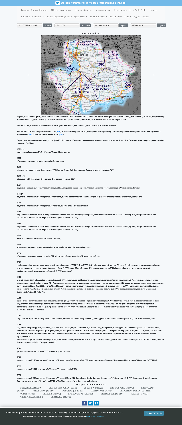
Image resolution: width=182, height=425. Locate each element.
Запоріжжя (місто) (43, 390)
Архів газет (79, 16)
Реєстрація (143, 16)
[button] (28, 75)
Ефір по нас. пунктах (61, 9)
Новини (43, 9)
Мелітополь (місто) (102, 390)
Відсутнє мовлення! (31, 16)
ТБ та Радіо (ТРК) (137, 9)
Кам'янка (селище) (73, 390)
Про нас (49, 16)
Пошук (153, 9)
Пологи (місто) (52, 393)
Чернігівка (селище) (32, 397)
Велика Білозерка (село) (63, 388)
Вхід (134, 16)
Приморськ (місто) (112, 393)
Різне (126, 16)
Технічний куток (97, 16)
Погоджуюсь (154, 413)
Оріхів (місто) (28, 393)
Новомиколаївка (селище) (135, 390)
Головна (25, 9)
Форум (34, 9)
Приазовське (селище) (81, 393)
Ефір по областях (84, 9)
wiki (58, 131)
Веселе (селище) (93, 388)
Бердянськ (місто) (31, 388)
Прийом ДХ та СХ (63, 16)
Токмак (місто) (139, 393)
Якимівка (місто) (61, 397)
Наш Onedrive (115, 16)
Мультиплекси (103, 9)
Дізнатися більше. (95, 415)
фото (61, 134)
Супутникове (120, 9)
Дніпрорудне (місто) (122, 388)
